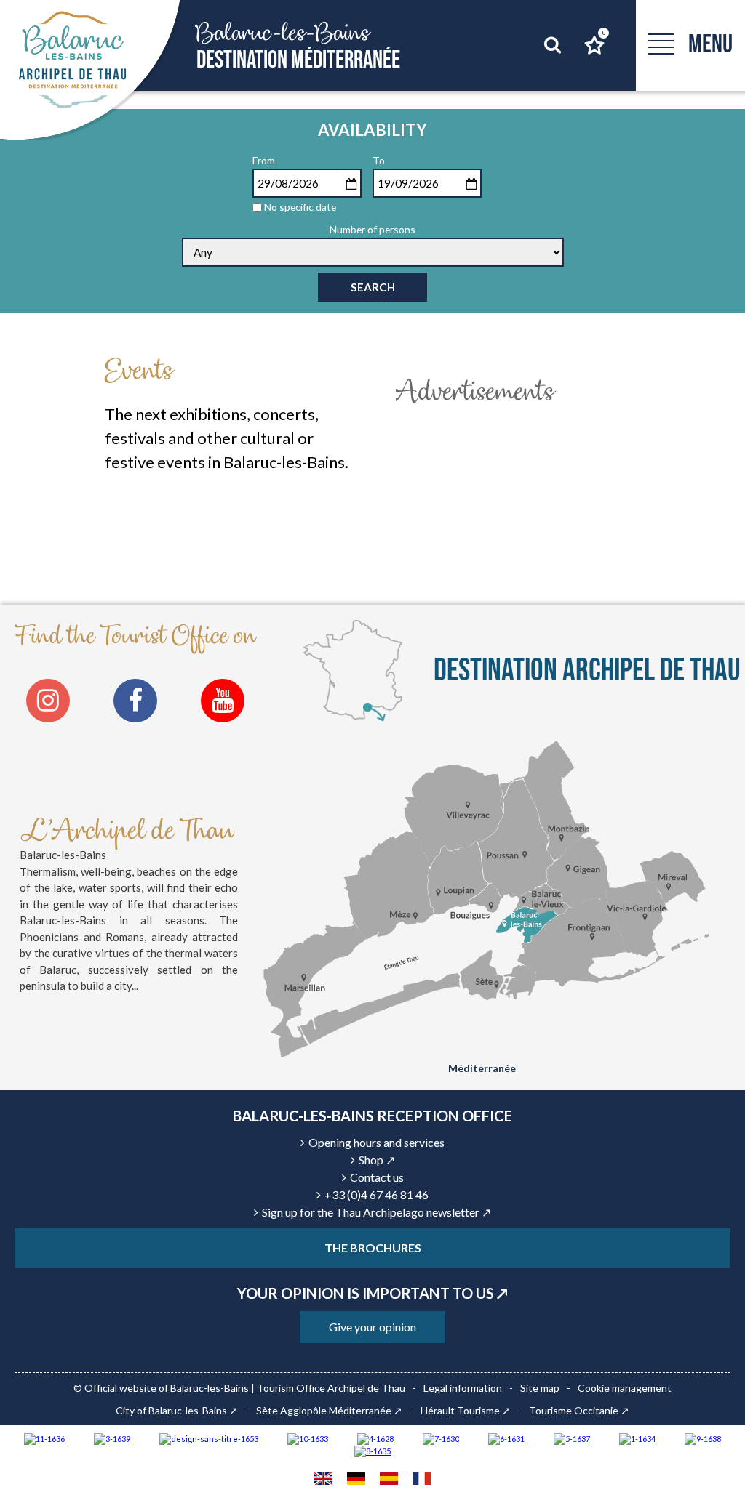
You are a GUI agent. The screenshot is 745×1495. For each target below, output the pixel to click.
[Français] (422, 1480)
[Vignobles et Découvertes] (372, 1451)
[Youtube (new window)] (222, 700)
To (378, 160)
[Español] (389, 1480)
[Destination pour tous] (572, 1438)
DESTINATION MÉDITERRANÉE (298, 46)
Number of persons (372, 229)
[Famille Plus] (375, 1438)
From (263, 160)
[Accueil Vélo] (112, 1438)
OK (530, 77)
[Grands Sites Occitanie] (637, 1438)
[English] (323, 1480)
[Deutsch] (356, 1480)
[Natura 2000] (307, 1438)
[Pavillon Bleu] (506, 1438)
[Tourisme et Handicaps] (703, 1438)
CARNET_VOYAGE (603, 33)
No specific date (300, 207)
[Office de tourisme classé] (44, 1438)
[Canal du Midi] (441, 1438)
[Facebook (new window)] (135, 700)
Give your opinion (372, 1327)
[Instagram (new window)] (48, 700)
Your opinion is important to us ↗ (372, 1293)
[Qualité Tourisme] (208, 1438)
